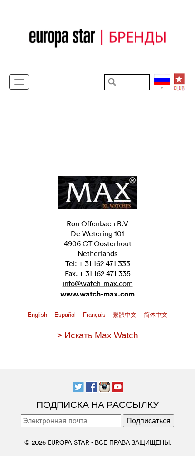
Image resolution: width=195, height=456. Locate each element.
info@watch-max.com (98, 283)
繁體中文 (125, 314)
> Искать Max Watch (97, 335)
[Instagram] (104, 385)
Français (95, 314)
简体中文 (155, 314)
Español (66, 314)
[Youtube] (117, 385)
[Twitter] (78, 385)
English (38, 314)
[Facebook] (91, 385)
